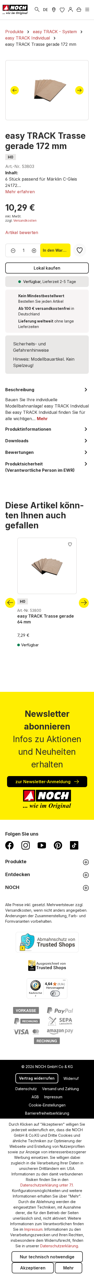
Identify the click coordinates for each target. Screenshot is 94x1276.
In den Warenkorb (56, 250)
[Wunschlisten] (62, 10)
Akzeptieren (32, 1267)
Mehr (68, 1267)
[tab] (47, 404)
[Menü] (87, 10)
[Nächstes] (79, 90)
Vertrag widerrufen (37, 1078)
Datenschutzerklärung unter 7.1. (47, 1185)
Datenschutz (26, 1088)
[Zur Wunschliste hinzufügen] (70, 544)
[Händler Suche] (54, 10)
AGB (35, 1097)
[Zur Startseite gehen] (15, 10)
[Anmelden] (70, 10)
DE (45, 9)
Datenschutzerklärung (59, 1246)
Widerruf (71, 1078)
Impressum (53, 1097)
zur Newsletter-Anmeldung (43, 781)
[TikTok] (74, 845)
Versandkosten (25, 220)
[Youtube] (42, 845)
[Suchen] (37, 10)
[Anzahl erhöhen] (35, 250)
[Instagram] (25, 845)
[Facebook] (9, 845)
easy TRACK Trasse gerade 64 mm (45, 618)
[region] (47, 90)
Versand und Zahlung (60, 1088)
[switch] (55, 993)
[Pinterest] (58, 845)
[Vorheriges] (14, 90)
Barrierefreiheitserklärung (47, 1113)
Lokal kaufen (47, 268)
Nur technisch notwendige (47, 1256)
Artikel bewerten (21, 232)
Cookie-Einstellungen (47, 1105)
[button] (20, 191)
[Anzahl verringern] (11, 250)
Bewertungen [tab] (19, 452)
